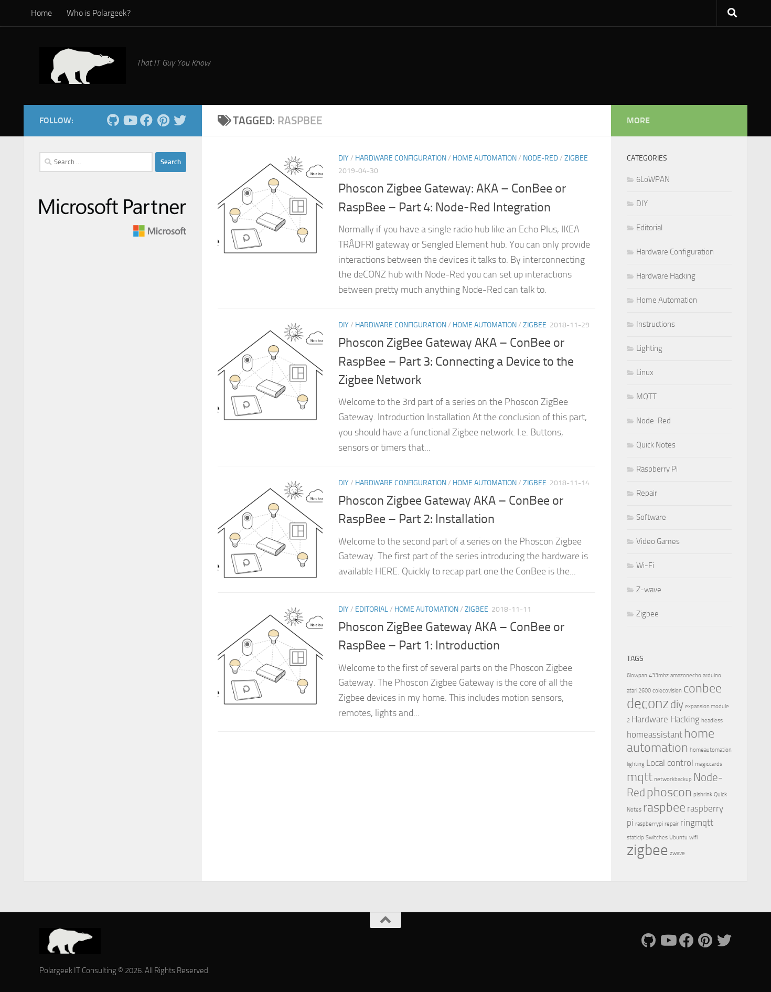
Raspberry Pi (657, 469)
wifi (693, 837)
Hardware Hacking (665, 276)
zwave (677, 853)
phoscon (669, 791)
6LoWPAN (653, 179)
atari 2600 (639, 690)
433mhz (659, 675)
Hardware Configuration (400, 158)
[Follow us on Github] (112, 120)
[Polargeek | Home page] (82, 65)
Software (651, 517)
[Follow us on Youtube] (129, 120)
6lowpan (637, 675)
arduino (712, 675)
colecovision (667, 690)
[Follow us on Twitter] (180, 120)
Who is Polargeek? (99, 13)
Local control (669, 763)
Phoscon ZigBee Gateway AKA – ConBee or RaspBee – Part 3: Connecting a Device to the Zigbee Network (456, 361)
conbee (702, 688)
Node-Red (540, 158)
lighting (636, 764)
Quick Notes (656, 445)
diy (676, 704)
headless (712, 720)
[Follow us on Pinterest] (163, 120)
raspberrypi (649, 823)
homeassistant (654, 734)
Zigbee (576, 158)
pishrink (702, 794)
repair (672, 823)
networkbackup (673, 779)
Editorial (371, 609)
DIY (343, 158)
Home (41, 13)
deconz (648, 703)
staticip (635, 837)
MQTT (646, 396)
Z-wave (648, 589)
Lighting (649, 348)
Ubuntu (678, 837)
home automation (670, 740)
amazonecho (685, 675)
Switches (657, 837)
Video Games (658, 541)
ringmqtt (696, 822)
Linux (645, 372)
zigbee (647, 850)
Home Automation (485, 158)
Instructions (655, 324)
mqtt (639, 776)
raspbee (664, 807)
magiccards (708, 764)
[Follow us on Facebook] (146, 120)
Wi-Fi (645, 565)
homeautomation (711, 749)
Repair (646, 493)
